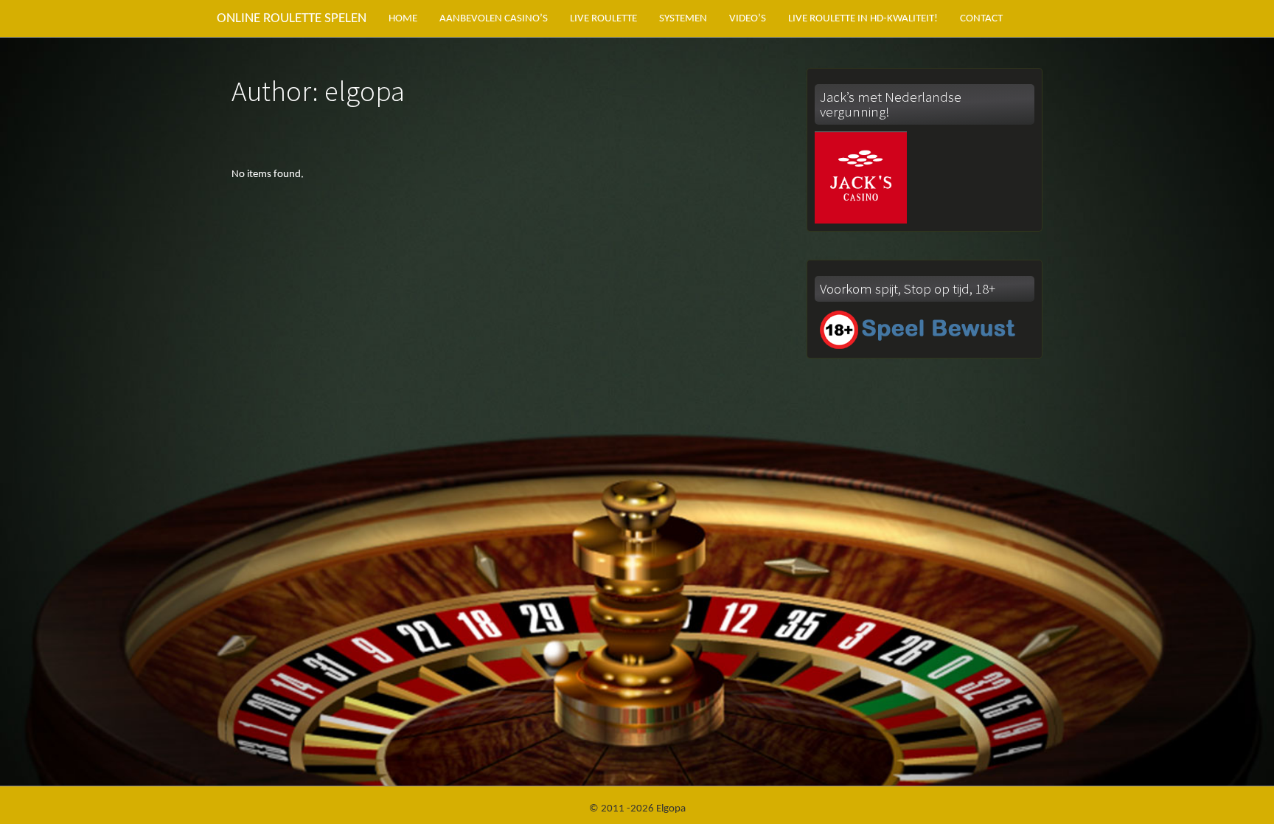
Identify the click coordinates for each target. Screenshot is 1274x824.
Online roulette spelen (291, 19)
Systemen (683, 18)
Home (403, 18)
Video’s (747, 18)
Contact (981, 18)
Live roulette (603, 18)
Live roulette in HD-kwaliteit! (863, 18)
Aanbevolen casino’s (493, 18)
